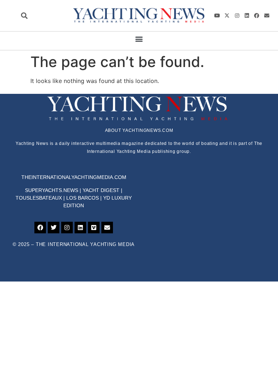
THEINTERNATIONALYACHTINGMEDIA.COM (73, 177)
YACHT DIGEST (101, 190)
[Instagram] (237, 16)
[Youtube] (217, 16)
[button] (24, 15)
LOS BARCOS (82, 198)
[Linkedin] (247, 16)
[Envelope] (267, 16)
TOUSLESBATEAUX (39, 198)
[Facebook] (257, 16)
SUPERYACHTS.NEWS (51, 190)
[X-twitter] (227, 16)
